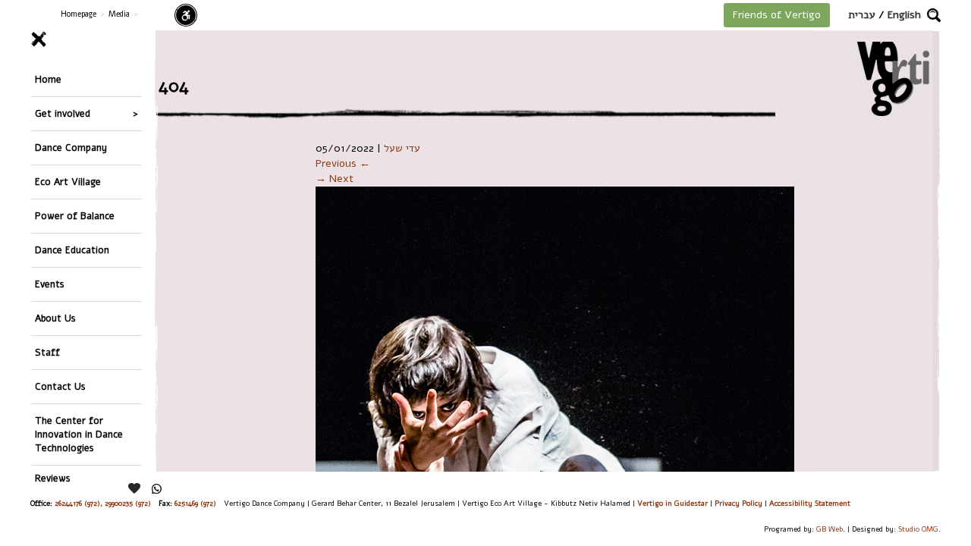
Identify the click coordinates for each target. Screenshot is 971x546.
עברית (861, 15)
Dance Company (71, 147)
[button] (934, 15)
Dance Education (72, 249)
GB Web (829, 529)
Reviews (53, 478)
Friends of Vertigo (777, 15)
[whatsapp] (156, 488)
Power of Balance (75, 215)
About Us (55, 318)
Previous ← (343, 163)
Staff (47, 352)
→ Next (335, 178)
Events (49, 284)
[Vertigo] (893, 78)
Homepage (78, 14)
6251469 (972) (195, 503)
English (904, 15)
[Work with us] (135, 488)
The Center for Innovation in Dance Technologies (79, 434)
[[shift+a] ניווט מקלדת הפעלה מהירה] (185, 15)
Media (119, 14)
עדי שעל (402, 148)
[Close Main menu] (86, 39)
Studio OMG (918, 529)
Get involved (62, 113)
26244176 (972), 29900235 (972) (103, 503)
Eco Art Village (68, 181)
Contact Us (60, 386)
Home (48, 79)
